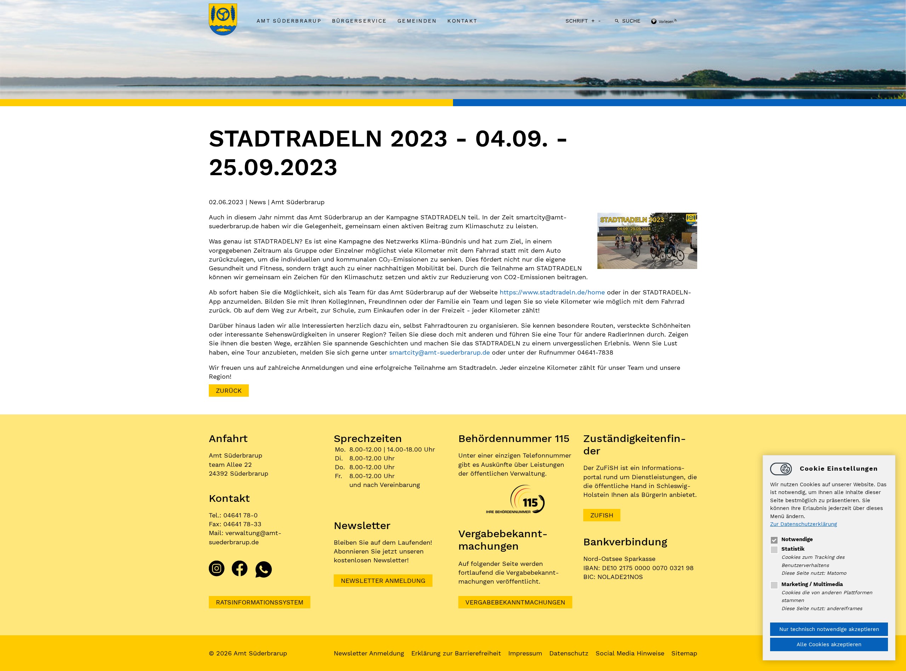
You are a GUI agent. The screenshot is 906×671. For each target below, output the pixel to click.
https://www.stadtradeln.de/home (552, 292)
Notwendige (797, 539)
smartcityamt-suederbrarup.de (439, 352)
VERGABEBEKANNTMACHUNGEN (515, 602)
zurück (229, 390)
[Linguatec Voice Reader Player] (673, 22)
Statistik (792, 549)
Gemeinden (417, 21)
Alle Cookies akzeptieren (829, 644)
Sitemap (684, 653)
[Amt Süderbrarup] (230, 20)
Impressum (525, 653)
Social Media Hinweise (630, 653)
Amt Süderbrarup (289, 21)
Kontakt (462, 21)
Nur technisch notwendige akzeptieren (829, 629)
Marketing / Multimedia (812, 584)
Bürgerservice (359, 21)
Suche (631, 21)
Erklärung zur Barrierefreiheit (456, 653)
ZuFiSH (601, 515)
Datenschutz (569, 653)
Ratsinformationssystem (259, 602)
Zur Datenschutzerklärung (803, 524)
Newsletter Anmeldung (383, 580)
